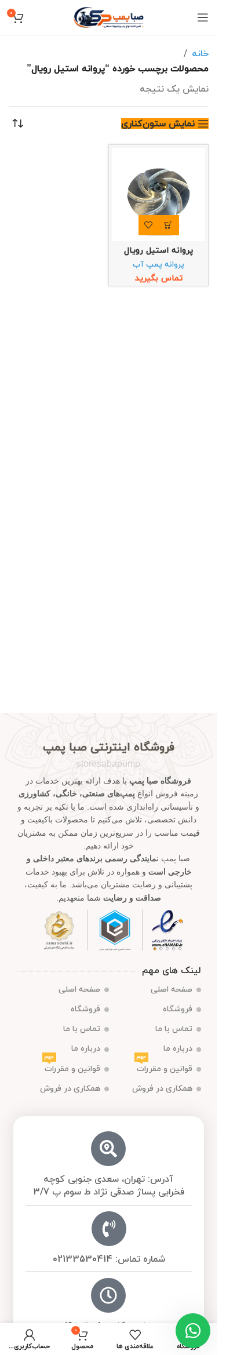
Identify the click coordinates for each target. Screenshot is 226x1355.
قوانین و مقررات (164, 1066)
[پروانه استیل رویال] (158, 194)
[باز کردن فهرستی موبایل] (202, 17)
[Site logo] (108, 16)
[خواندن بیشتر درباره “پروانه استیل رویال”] (169, 225)
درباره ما (177, 1048)
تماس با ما (173, 1029)
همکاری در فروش (162, 1088)
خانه (200, 54)
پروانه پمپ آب (158, 264)
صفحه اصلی (171, 989)
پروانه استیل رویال (158, 251)
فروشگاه (177, 1009)
